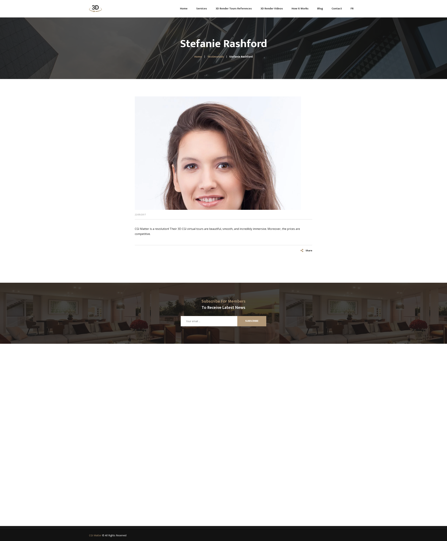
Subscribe (251, 321)
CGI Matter (95, 535)
